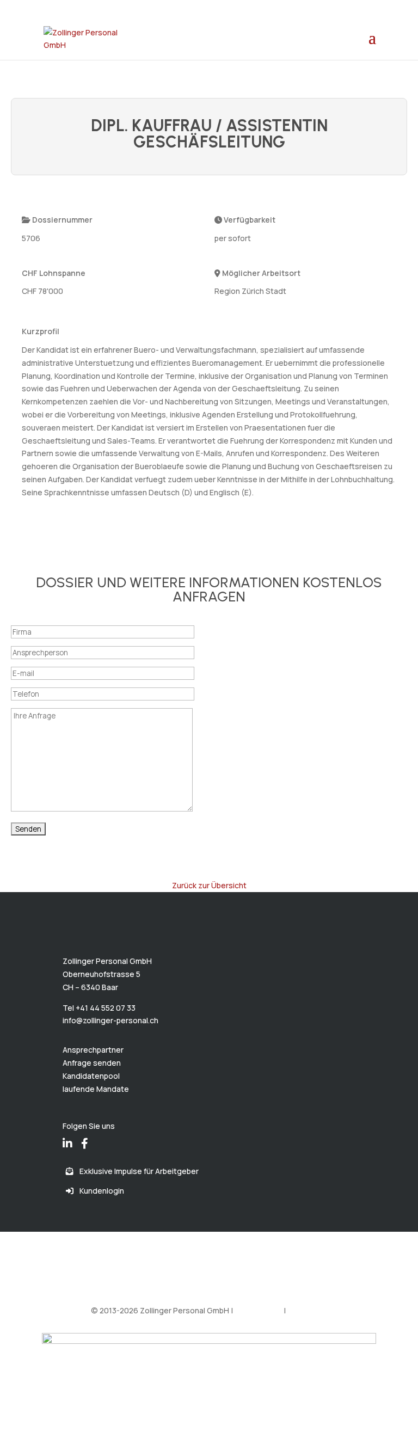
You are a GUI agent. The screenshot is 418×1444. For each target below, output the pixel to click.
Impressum (307, 1310)
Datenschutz (258, 1310)
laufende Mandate (96, 1089)
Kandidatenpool (91, 1076)
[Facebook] (84, 1136)
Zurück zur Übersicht (209, 885)
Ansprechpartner (93, 1049)
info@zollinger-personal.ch (110, 1020)
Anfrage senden (92, 1063)
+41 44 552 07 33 (106, 1008)
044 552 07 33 (70, 8)
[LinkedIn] (67, 1136)
